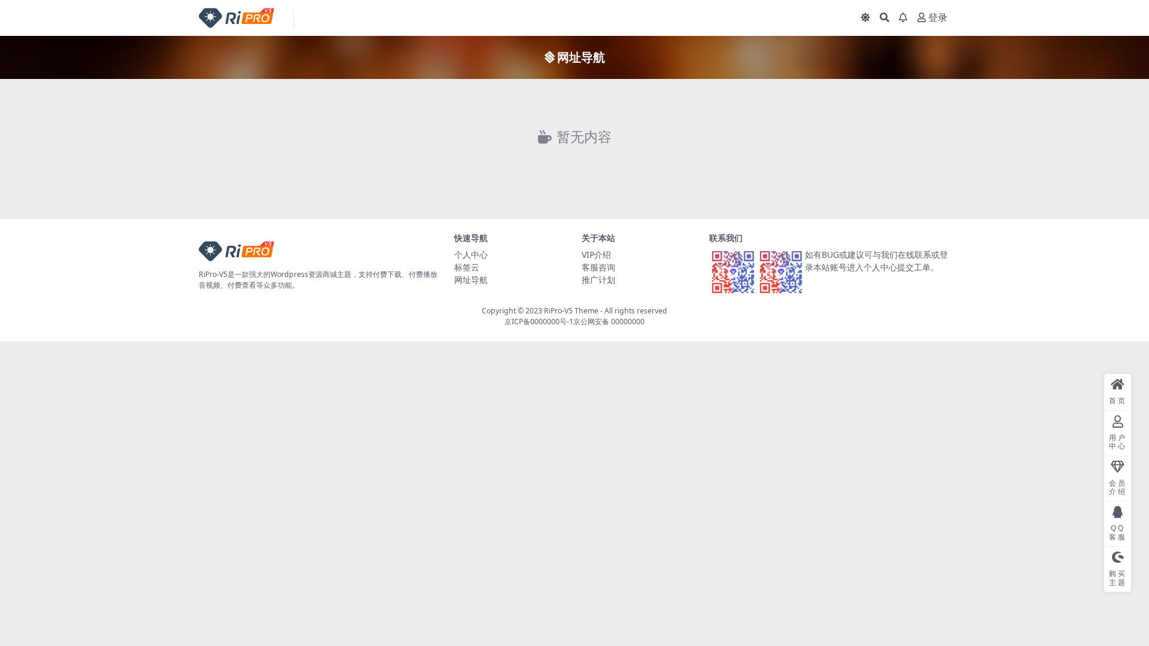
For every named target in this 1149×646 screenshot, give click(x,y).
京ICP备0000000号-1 (538, 321)
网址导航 (471, 279)
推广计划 (598, 279)
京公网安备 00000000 (609, 321)
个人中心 (471, 254)
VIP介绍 (596, 254)
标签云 (466, 267)
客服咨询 (598, 267)
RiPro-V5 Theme (571, 311)
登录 (937, 18)
